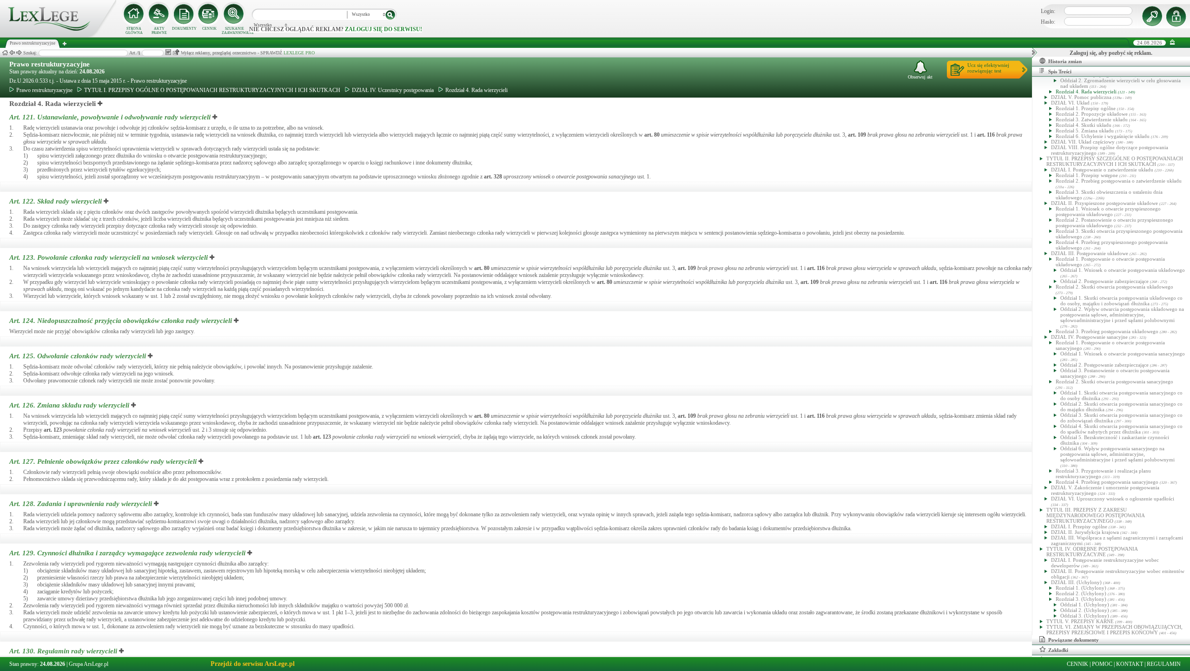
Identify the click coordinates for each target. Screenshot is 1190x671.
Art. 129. (127, 553)
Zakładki (1058, 650)
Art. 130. (63, 651)
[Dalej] (19, 52)
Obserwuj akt (920, 76)
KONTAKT (1129, 664)
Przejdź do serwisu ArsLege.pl (253, 663)
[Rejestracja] (1177, 16)
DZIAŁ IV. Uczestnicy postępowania (393, 90)
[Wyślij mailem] (175, 52)
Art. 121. (110, 117)
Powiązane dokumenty (1073, 640)
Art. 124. (120, 320)
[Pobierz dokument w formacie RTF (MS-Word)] (168, 52)
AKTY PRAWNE (159, 30)
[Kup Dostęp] (209, 13)
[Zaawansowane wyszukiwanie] (234, 13)
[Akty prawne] (159, 13)
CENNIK (209, 28)
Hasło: (1048, 22)
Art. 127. (103, 461)
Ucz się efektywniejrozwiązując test (988, 67)
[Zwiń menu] (1173, 42)
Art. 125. (77, 356)
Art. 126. (69, 405)
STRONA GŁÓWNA (134, 30)
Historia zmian (1065, 61)
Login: (1048, 11)
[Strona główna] (58, 35)
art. (652, 135)
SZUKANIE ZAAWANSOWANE (234, 30)
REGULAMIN (1164, 664)
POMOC (1102, 664)
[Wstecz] (12, 52)
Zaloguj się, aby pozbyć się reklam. (1111, 53)
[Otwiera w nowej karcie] (100, 103)
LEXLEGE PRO (299, 52)
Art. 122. (55, 201)
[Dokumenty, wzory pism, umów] (184, 13)
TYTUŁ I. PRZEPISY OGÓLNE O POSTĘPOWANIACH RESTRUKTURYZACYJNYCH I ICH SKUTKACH (212, 90)
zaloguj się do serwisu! (383, 29)
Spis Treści (1059, 71)
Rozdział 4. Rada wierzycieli (476, 90)
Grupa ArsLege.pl (88, 664)
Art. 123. (108, 257)
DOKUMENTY (184, 28)
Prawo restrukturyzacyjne (49, 64)
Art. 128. (80, 503)
